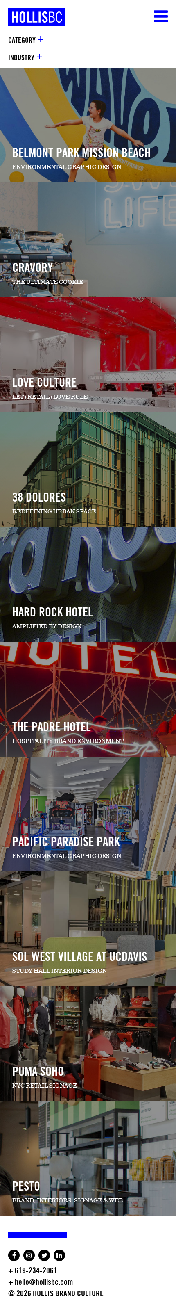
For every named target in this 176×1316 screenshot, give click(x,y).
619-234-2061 (36, 1271)
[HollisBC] (32, 12)
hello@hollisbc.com (44, 1282)
